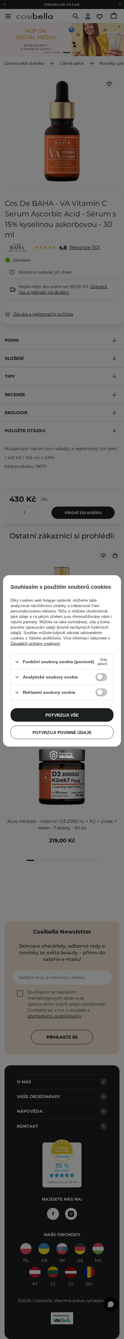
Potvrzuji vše (62, 714)
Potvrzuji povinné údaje (62, 732)
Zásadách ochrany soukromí (35, 643)
